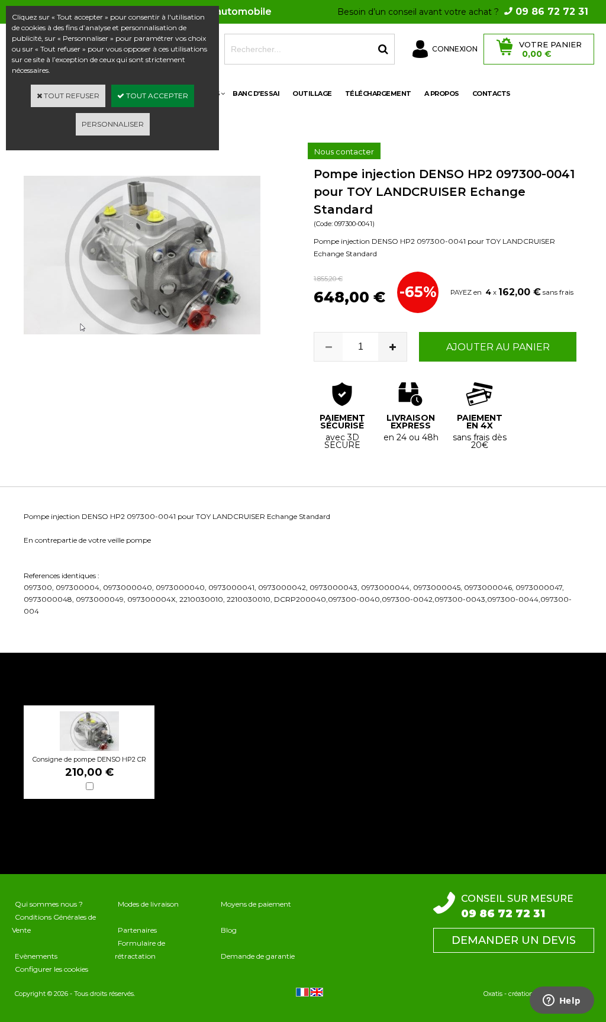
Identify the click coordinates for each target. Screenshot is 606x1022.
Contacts (491, 93)
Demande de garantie (258, 956)
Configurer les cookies (51, 969)
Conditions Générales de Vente (54, 923)
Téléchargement (378, 93)
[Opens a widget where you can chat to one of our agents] (561, 1001)
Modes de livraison (148, 904)
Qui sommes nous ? (49, 904)
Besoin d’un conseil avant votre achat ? (462, 12)
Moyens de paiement (256, 904)
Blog (229, 930)
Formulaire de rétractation (140, 949)
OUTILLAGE (312, 93)
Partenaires (137, 930)
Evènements (36, 956)
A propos (441, 93)
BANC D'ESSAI (256, 93)
